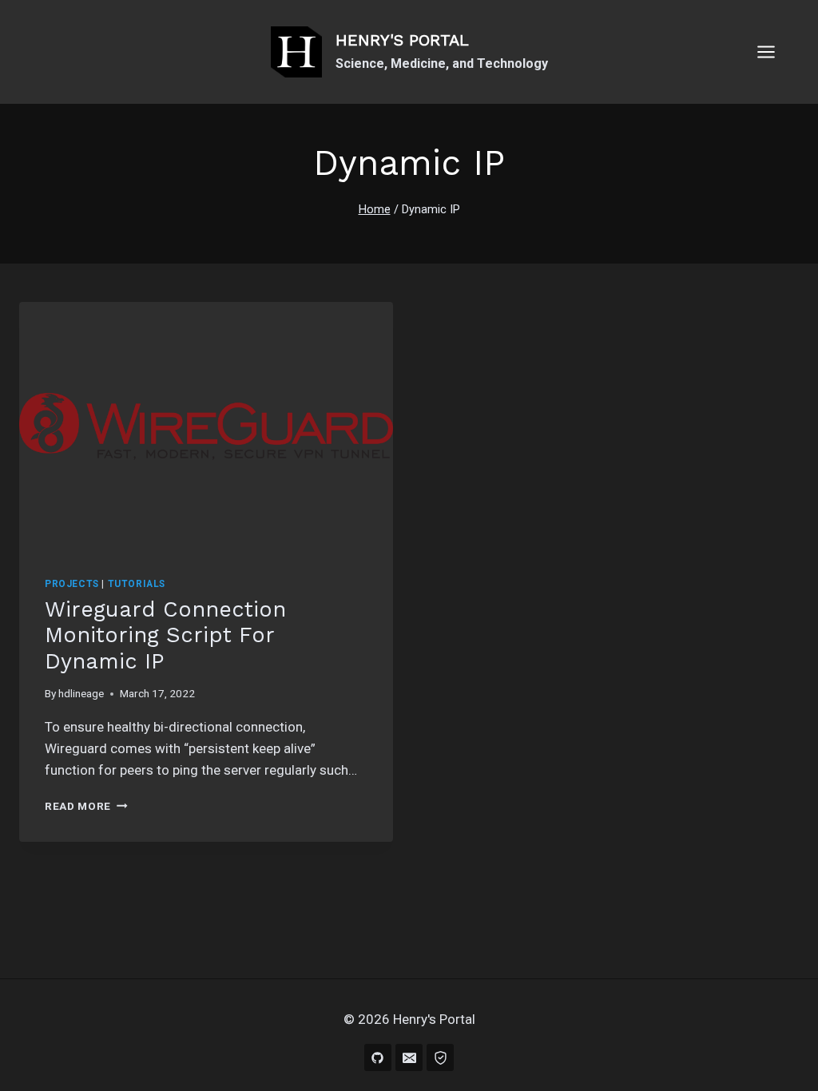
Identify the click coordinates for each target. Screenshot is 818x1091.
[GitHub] (377, 1057)
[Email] (409, 1057)
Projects (72, 583)
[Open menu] (774, 51)
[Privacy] (440, 1057)
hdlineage (81, 693)
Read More (86, 805)
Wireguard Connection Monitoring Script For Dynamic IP (165, 635)
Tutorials (136, 583)
